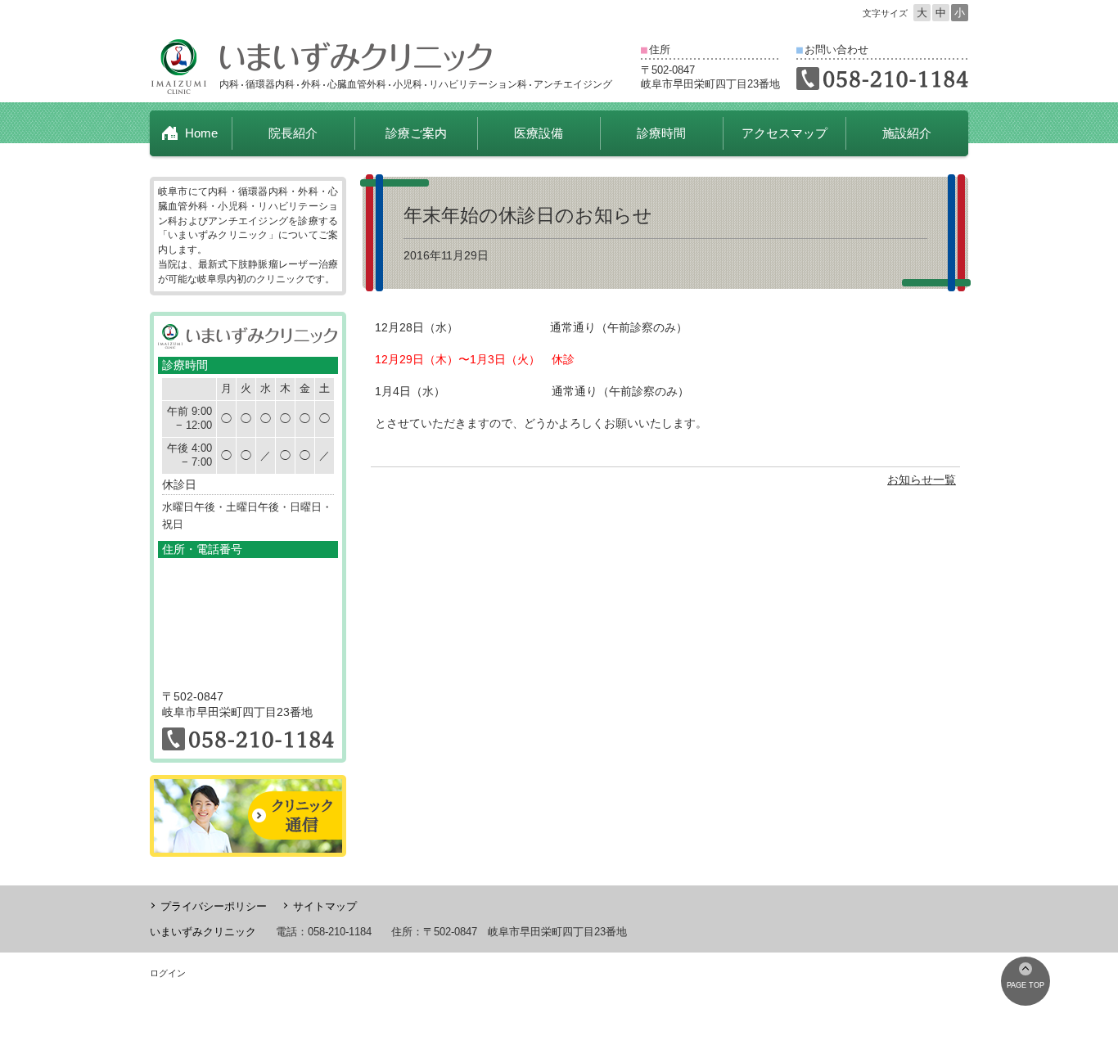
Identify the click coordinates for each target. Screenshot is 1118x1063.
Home (201, 133)
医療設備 (538, 133)
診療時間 (661, 133)
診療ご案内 (416, 133)
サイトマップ (325, 906)
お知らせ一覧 (921, 479)
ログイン (168, 973)
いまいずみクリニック (203, 932)
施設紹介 (906, 133)
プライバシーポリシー (213, 906)
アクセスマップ (784, 133)
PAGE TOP (1025, 985)
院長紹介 (293, 133)
